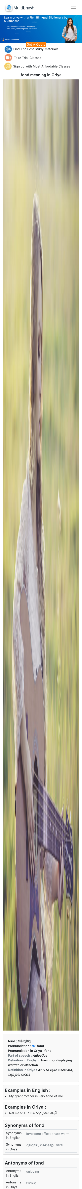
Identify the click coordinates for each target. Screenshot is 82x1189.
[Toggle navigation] (73, 8)
